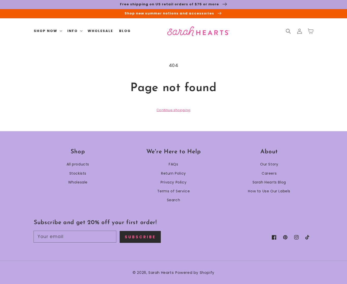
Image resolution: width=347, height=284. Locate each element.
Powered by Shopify (194, 272)
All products (78, 164)
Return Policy (173, 173)
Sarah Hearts (161, 272)
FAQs (173, 164)
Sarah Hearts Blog (269, 182)
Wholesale (78, 182)
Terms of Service (173, 191)
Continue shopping (173, 110)
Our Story (269, 164)
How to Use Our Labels (269, 191)
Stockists (77, 173)
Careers (269, 173)
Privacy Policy (173, 182)
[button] (288, 31)
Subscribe (140, 237)
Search (173, 200)
